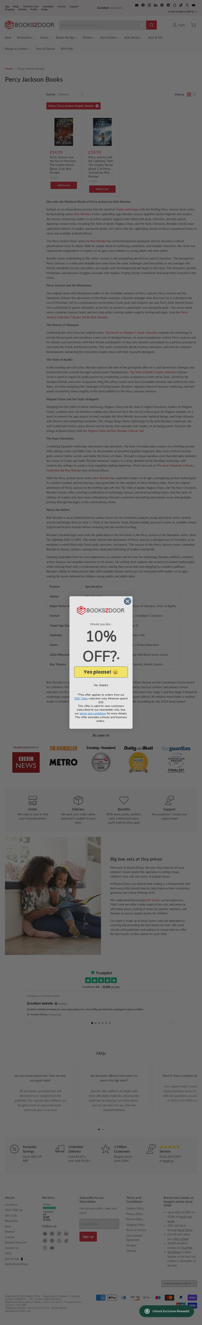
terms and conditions (93, 713)
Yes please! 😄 (101, 672)
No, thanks (101, 685)
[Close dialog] (127, 601)
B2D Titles (81, 698)
